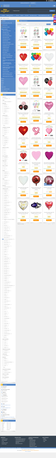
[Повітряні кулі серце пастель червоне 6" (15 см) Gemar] (23, 57)
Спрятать (5, 337)
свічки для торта (32, 441)
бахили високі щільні (19, 443)
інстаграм (45, 440)
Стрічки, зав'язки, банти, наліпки (8, 44)
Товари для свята (6, 49)
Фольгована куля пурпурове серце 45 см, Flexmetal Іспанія (49, 163)
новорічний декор (32, 440)
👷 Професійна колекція (5, 27)
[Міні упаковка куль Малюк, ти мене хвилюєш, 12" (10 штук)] (36, 81)
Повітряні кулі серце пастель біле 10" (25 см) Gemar (49, 65)
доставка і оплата (5, 442)
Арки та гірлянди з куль (7, 30)
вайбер (44, 438)
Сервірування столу (6, 45)
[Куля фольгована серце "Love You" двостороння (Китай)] (23, 205)
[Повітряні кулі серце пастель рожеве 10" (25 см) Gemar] (23, 81)
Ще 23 (5, 145)
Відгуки (22, 15)
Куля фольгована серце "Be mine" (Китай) (49, 213)
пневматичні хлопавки (33, 446)
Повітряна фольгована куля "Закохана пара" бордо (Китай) (36, 188)
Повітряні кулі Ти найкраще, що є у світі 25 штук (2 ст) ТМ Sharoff (49, 89)
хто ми (3, 441)
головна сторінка (5, 438)
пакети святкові (32, 445)
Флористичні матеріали (7, 42)
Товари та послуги (9, 15)
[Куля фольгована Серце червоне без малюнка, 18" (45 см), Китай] (23, 130)
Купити (23, 47)
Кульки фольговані (6, 37)
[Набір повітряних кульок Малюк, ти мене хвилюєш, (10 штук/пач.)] (36, 32)
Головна (3, 15)
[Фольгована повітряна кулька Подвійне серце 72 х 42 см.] (36, 205)
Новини (2, 82)
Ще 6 (4, 367)
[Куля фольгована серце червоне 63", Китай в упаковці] (23, 155)
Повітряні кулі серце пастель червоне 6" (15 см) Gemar (23, 65)
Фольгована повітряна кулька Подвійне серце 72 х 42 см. (36, 213)
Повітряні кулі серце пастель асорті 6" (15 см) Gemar (49, 40)
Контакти (26, 15)
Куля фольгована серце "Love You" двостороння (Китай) (23, 213)
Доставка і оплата (33, 15)
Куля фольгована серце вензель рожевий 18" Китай (36, 138)
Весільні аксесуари (6, 71)
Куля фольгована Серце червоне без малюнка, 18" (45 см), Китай (23, 138)
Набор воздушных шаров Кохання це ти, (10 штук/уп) (23, 40)
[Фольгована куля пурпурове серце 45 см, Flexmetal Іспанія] (49, 155)
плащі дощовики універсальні (21, 438)
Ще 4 (4, 125)
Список (53, 24)
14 (39, 24)
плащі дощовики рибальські (20, 440)
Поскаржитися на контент (26, 450)
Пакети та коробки (6, 65)
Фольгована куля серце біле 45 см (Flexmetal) (23, 188)
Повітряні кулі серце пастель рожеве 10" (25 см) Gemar (23, 88)
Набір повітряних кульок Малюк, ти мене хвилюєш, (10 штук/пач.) (36, 40)
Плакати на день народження (8, 55)
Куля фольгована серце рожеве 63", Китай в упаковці (49, 138)
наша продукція (4, 440)
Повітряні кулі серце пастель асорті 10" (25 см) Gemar (36, 65)
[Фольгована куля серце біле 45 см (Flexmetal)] (23, 180)
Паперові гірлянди (6, 47)
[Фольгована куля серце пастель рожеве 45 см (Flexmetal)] (36, 155)
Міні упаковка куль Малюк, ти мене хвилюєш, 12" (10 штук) (36, 88)
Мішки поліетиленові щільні (7, 74)
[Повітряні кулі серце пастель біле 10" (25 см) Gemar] (49, 57)
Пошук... (52, 10)
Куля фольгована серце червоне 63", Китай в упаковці (23, 163)
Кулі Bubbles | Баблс (6, 34)
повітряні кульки (32, 442)
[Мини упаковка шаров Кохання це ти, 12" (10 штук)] (36, 105)
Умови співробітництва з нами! (43, 15)
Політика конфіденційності (34, 450)
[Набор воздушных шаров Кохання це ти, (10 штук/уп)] (23, 32)
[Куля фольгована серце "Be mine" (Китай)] (49, 205)
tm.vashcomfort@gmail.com (5, 407)
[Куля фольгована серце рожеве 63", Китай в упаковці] (49, 130)
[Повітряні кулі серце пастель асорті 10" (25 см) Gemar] (36, 57)
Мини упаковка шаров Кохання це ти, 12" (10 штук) (36, 113)
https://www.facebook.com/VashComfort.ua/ (8, 417)
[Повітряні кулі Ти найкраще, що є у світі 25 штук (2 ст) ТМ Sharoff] (49, 81)
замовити (33, 2)
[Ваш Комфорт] (6, 11)
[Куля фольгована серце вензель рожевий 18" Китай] (36, 130)
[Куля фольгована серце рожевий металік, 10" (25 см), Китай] (49, 105)
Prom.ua (33, 449)
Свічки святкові (5, 40)
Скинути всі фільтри (4, 381)
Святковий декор (6, 50)
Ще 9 (4, 113)
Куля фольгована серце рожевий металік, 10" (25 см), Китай (49, 113)
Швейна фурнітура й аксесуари (8, 76)
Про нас (17, 15)
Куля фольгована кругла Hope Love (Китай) (49, 188)
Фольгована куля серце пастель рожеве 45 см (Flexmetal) (36, 163)
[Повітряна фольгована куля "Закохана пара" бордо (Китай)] (36, 180)
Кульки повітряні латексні (7, 35)
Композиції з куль (6, 32)
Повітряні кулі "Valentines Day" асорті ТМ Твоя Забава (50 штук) (23, 113)
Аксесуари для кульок (6, 39)
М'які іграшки (5, 52)
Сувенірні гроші (5, 69)
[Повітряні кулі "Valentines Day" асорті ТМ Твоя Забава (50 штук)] (23, 105)
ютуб (44, 441)
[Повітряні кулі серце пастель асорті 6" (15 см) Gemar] (49, 32)
